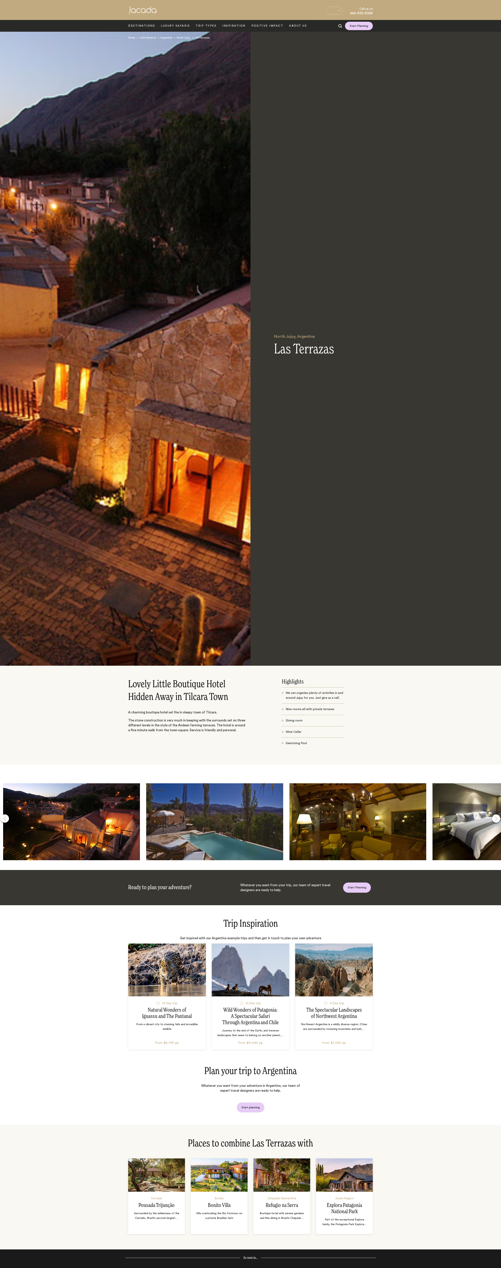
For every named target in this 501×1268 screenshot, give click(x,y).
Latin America (148, 37)
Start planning (250, 1107)
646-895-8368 (361, 13)
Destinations (141, 25)
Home (131, 37)
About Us (298, 25)
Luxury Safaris (175, 25)
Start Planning (359, 25)
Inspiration (234, 25)
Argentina (166, 37)
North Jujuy (183, 37)
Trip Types (206, 25)
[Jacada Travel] (142, 12)
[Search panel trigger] (340, 26)
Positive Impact (267, 25)
